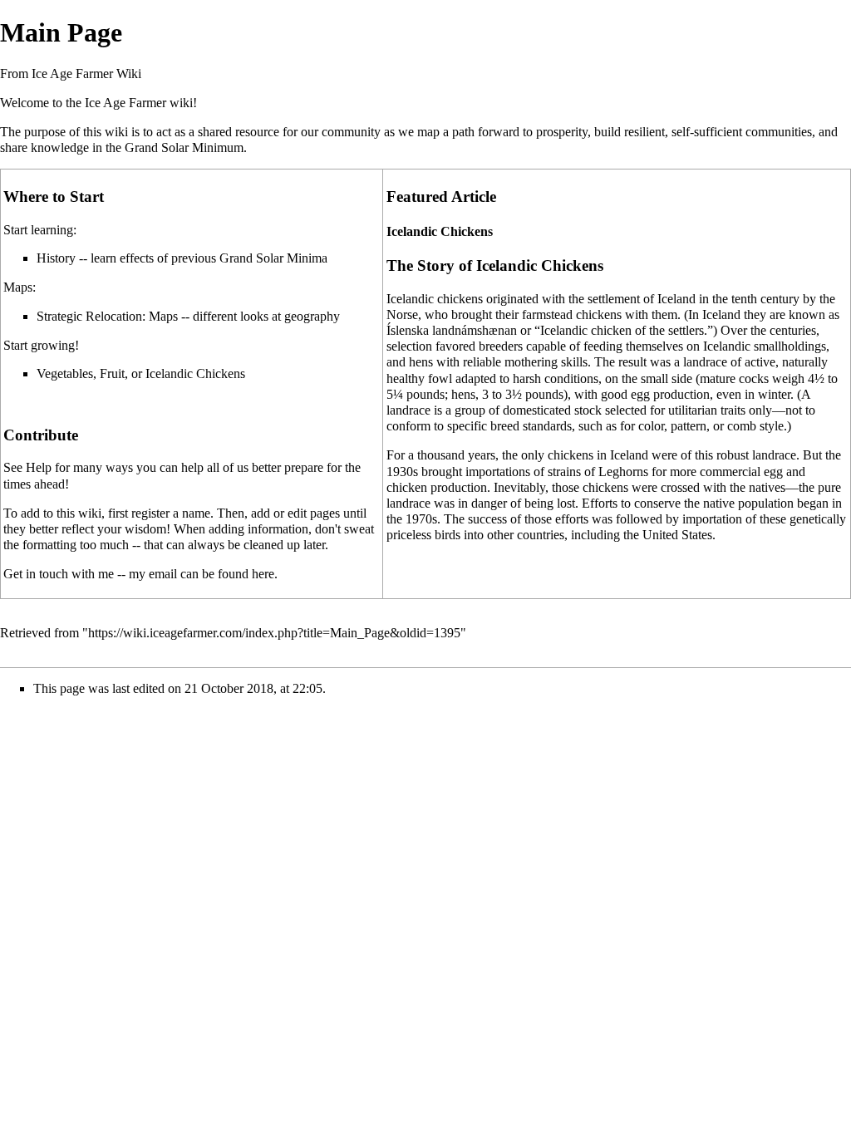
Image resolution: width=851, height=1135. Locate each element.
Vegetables (65, 373)
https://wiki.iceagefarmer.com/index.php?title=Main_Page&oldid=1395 (274, 633)
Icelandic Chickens (195, 373)
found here (246, 574)
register (150, 513)
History (56, 258)
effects (137, 258)
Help (39, 467)
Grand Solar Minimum (184, 147)
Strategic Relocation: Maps (107, 316)
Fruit (112, 373)
